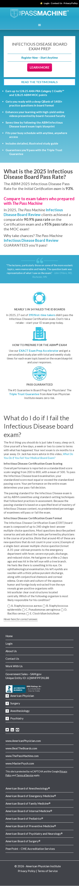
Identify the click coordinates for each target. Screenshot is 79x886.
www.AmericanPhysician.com (23, 740)
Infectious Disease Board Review (31, 240)
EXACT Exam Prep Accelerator (38, 350)
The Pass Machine (39, 13)
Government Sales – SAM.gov (24, 674)
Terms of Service (24, 775)
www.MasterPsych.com (20, 763)
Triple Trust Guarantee (24, 394)
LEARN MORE (39, 67)
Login (9, 643)
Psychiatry (17, 718)
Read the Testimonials (39, 82)
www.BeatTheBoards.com (21, 748)
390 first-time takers (42, 315)
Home (9, 636)
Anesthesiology (20, 710)
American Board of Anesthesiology (28, 788)
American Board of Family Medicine (28, 803)
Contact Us (12, 658)
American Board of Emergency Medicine (31, 796)
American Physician (22, 695)
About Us (11, 651)
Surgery (15, 703)
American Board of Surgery (23, 841)
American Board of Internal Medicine (29, 811)
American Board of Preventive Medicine (31, 826)
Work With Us (14, 666)
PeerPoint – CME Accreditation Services (30, 848)
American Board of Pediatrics (24, 818)
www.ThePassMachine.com (22, 755)
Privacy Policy (26, 871)
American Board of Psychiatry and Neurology (34, 833)
